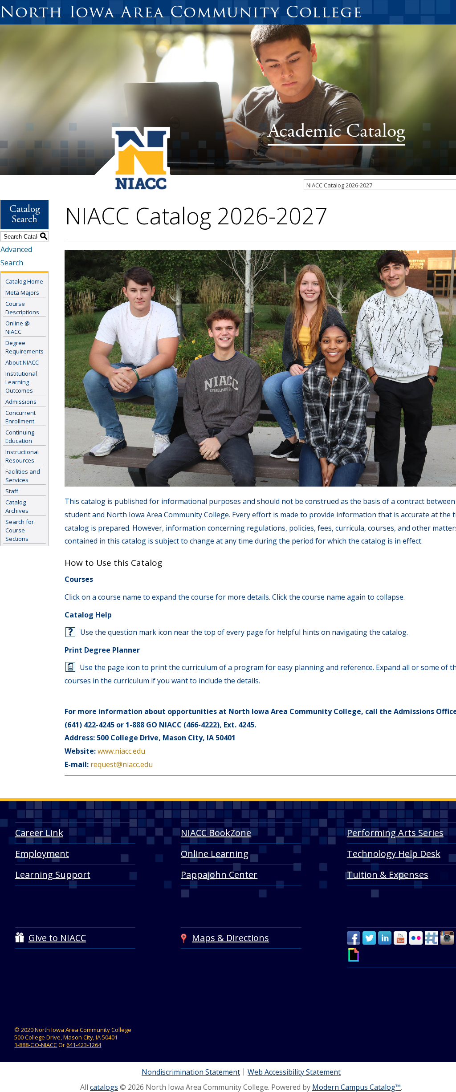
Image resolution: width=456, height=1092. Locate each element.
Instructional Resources (22, 456)
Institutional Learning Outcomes (21, 381)
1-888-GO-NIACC (35, 1045)
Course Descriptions (22, 308)
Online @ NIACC (17, 327)
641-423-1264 (83, 1045)
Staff (11, 491)
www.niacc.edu (121, 751)
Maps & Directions (230, 938)
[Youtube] (400, 938)
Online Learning (214, 854)
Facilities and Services (22, 475)
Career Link (39, 833)
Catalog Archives (16, 506)
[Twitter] (369, 938)
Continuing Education (19, 436)
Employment (42, 854)
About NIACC (22, 362)
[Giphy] (353, 955)
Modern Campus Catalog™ (356, 1087)
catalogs (104, 1087)
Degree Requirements (24, 347)
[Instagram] (447, 938)
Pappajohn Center (219, 875)
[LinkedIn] (384, 938)
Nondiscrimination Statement (191, 1072)
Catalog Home (24, 281)
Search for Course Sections (19, 530)
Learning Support (52, 875)
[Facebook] (353, 938)
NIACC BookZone (216, 833)
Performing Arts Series (395, 833)
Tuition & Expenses (387, 875)
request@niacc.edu (121, 764)
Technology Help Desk (393, 854)
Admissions (21, 402)
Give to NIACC (57, 938)
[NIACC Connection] (431, 938)
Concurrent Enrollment (20, 417)
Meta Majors (22, 292)
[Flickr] (416, 938)
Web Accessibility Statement (294, 1072)
